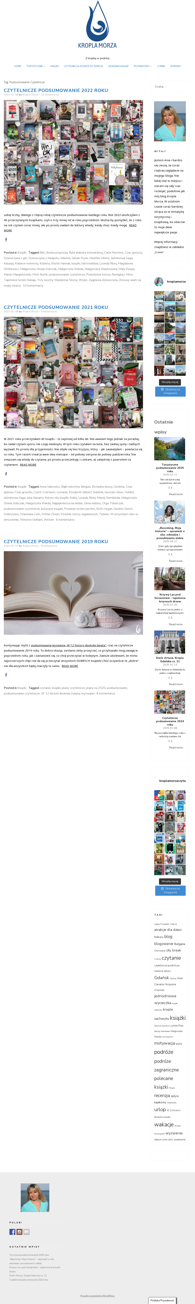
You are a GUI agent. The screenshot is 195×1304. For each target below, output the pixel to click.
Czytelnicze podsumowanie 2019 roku (56, 542)
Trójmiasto (171, 1102)
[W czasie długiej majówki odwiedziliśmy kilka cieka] (180, 349)
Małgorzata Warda (70, 269)
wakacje (164, 1124)
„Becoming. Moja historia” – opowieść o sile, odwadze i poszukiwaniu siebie (170, 533)
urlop (160, 1109)
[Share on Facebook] (6, 239)
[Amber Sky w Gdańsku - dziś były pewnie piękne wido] (180, 371)
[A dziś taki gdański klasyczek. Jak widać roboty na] (180, 328)
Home (17, 66)
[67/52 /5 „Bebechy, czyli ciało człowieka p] (180, 795)
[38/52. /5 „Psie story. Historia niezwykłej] (170, 848)
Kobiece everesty (26, 263)
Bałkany (159, 937)
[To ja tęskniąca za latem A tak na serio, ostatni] (170, 307)
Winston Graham (31, 520)
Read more (28, 464)
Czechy (157, 959)
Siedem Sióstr (123, 509)
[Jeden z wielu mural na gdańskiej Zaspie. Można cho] (170, 360)
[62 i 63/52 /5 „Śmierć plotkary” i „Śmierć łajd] (180, 806)
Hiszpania (170, 984)
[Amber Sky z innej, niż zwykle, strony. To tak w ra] (159, 339)
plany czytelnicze (73, 688)
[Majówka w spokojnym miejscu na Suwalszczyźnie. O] (180, 307)
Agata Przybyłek (161, 924)
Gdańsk (65, 258)
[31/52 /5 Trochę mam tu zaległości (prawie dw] (180, 870)
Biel (42, 252)
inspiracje (159, 989)
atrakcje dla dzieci (167, 929)
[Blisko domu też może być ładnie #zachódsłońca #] (159, 317)
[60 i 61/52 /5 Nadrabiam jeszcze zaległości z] (159, 817)
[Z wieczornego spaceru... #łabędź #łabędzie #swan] (180, 339)
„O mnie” (159, 252)
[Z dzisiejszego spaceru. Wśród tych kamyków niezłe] (159, 349)
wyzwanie (88, 693)
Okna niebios (92, 503)
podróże (163, 1052)
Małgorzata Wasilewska (101, 269)
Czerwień (49, 492)
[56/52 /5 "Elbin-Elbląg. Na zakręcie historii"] (180, 817)
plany (179, 1043)
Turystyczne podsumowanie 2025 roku (170, 468)
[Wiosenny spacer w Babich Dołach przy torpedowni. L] (159, 360)
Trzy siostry (45, 280)
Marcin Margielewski (17, 274)
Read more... (176, 494)
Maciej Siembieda (108, 498)
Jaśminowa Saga (122, 258)
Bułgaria (179, 944)
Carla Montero (113, 252)
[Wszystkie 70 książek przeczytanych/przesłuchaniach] (159, 795)
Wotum (49, 520)
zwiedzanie (179, 1139)
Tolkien (104, 514)
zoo (170, 1139)
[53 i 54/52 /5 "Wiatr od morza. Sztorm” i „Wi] (170, 827)
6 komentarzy (49, 311)
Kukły (73, 498)
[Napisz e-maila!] (26, 1232)
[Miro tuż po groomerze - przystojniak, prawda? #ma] (180, 296)
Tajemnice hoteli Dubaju (20, 280)
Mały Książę (127, 269)
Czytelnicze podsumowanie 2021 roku (56, 307)
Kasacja (9, 263)
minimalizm (167, 1036)
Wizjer (83, 280)
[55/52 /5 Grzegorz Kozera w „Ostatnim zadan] (159, 827)
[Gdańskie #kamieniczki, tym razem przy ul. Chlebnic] (180, 317)
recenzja (162, 1095)
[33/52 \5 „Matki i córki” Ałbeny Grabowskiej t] (159, 870)
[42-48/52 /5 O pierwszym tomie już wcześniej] (170, 838)
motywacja (164, 1043)
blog (168, 936)
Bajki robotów (70, 487)
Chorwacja (159, 950)
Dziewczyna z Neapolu (44, 258)
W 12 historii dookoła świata (60, 693)
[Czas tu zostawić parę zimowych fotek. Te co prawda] (170, 296)
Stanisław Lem (30, 514)
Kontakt (175, 66)
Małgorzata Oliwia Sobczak (38, 269)
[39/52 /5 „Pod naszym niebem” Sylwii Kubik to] (159, 848)
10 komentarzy (50, 94)
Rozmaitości (141, 66)
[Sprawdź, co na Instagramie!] (19, 1232)
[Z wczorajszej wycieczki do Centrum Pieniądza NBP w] (159, 371)
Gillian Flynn (80, 258)
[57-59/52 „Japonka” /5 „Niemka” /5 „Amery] (170, 817)
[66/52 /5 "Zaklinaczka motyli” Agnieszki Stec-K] (159, 806)
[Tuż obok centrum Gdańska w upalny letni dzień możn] (170, 339)
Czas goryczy (133, 252)
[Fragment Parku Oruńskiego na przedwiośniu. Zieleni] (180, 360)
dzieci (167, 971)
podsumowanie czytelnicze (67, 274)
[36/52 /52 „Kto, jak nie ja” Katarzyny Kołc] (159, 859)
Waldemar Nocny (65, 280)
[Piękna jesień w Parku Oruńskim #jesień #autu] (170, 317)
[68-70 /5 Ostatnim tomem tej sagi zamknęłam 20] (170, 795)
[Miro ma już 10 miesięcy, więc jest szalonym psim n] (159, 307)
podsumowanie (117, 688)
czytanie (62, 492)
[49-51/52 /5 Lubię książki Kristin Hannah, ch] (159, 838)
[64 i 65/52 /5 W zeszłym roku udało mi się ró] (170, 806)
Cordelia (118, 487)
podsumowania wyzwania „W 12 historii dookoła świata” (68, 645)
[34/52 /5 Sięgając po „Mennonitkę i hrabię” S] (180, 859)
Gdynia (173, 978)
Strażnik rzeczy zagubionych (79, 514)
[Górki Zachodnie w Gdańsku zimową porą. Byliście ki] (170, 371)
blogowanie (163, 943)
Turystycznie (34, 66)
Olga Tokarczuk (112, 503)
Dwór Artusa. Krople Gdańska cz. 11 (170, 659)
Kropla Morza (30, 94)
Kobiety (45, 263)
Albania (173, 924)
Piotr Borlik (40, 274)
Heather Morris (99, 258)
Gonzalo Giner (114, 492)
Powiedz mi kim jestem (79, 509)
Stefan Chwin (50, 514)
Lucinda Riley (108, 263)
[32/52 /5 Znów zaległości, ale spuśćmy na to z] (170, 870)
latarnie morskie (161, 1025)
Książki (54, 66)
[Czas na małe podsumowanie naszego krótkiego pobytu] (159, 296)
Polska (172, 1088)
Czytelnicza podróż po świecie (83, 66)
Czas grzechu (23, 492)
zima (164, 1139)
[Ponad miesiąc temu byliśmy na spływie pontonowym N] (170, 328)
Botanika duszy (102, 487)
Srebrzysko (11, 514)
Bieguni (86, 487)
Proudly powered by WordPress (97, 1295)
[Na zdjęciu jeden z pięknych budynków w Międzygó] (159, 328)
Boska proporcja (57, 252)
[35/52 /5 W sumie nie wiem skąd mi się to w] (170, 859)
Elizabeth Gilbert (80, 492)
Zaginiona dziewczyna (103, 280)
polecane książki (52, 509)
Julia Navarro (35, 498)
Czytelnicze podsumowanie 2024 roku (170, 721)
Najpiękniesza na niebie (67, 503)
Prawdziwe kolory (98, 274)
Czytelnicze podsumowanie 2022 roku (56, 90)
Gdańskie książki (118, 66)
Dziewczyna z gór (15, 258)
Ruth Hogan (104, 509)
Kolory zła (51, 498)
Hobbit (129, 492)
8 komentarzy (49, 545)
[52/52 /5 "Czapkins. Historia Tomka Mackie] (180, 827)
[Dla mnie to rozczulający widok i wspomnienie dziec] (170, 349)
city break (173, 950)
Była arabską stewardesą (86, 252)
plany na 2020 (96, 688)
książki (76, 263)
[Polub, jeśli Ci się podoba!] (12, 1232)
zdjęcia (157, 1139)
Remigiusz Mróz (122, 274)
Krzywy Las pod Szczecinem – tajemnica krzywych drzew (169, 598)
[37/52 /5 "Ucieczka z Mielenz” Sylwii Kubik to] (180, 848)
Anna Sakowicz (50, 487)
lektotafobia (90, 263)
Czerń (37, 492)
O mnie (161, 66)
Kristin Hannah (60, 263)
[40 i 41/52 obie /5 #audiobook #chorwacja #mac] (180, 838)
